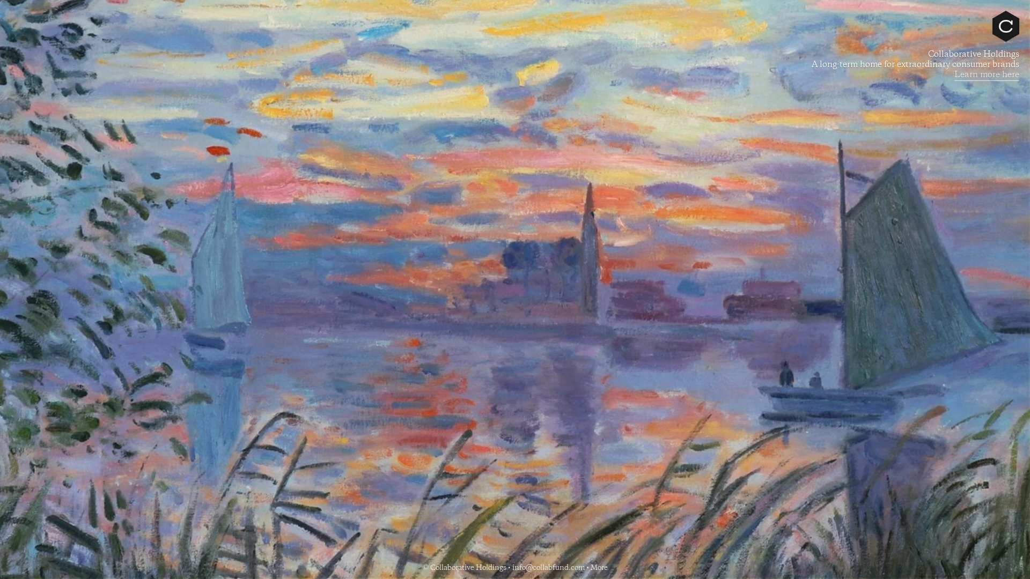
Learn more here (986, 74)
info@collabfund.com (548, 568)
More (599, 568)
